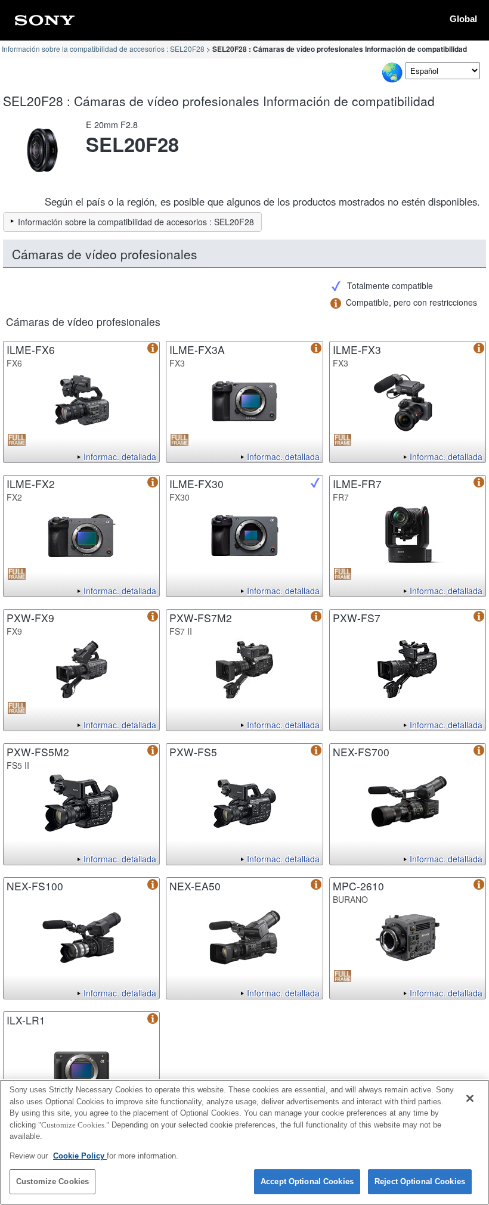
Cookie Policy (80, 1155)
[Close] (470, 1098)
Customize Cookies (52, 1181)
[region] (244, 1142)
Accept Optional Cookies (307, 1181)
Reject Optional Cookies (420, 1181)
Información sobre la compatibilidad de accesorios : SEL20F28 (103, 49)
